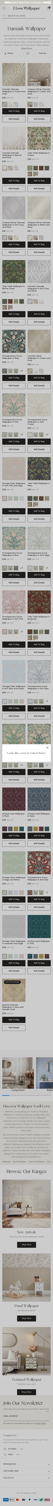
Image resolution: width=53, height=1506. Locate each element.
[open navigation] (4, 8)
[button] (49, 2)
